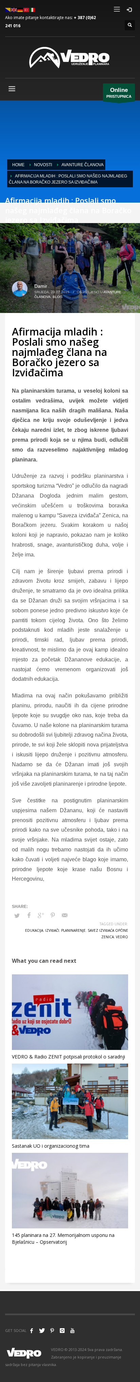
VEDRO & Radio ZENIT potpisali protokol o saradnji (68, 1056)
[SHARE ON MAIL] (64, 915)
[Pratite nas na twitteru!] (42, 1330)
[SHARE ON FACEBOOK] (29, 915)
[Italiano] (33, 9)
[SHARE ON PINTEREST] (53, 915)
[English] (14, 9)
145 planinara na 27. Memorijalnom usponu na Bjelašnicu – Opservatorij (63, 1238)
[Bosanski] (8, 9)
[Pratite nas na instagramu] (62, 1330)
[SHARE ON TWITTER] (17, 916)
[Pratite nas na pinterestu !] (52, 1330)
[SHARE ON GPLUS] (41, 915)
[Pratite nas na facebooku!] (32, 1330)
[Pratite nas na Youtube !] (72, 1330)
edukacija (34, 930)
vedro (122, 937)
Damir (40, 286)
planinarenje (73, 930)
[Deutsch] (20, 9)
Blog (58, 297)
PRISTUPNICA (119, 92)
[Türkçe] (26, 9)
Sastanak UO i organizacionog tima (50, 1146)
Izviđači (52, 930)
